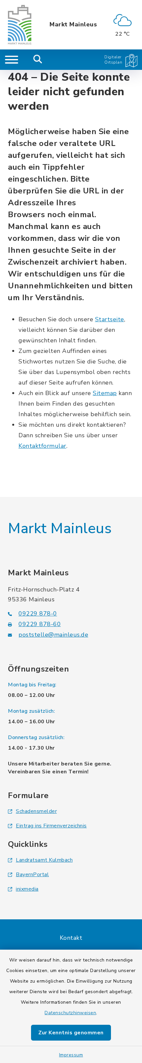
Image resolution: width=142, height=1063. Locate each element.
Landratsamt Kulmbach (44, 860)
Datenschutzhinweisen (70, 1013)
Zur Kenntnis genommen (71, 1032)
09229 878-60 (39, 624)
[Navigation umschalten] (11, 60)
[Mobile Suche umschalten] (37, 59)
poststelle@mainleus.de (53, 635)
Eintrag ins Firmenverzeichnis (51, 825)
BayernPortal (32, 874)
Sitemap (105, 393)
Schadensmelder (36, 811)
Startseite (109, 319)
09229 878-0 (37, 614)
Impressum (71, 1055)
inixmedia (27, 889)
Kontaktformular (42, 446)
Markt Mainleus (73, 24)
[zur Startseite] (19, 24)
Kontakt (71, 938)
